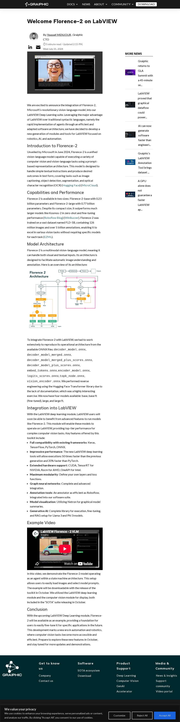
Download (146, 4)
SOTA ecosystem (89, 670)
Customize (119, 715)
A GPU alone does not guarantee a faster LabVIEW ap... (145, 195)
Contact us (46, 680)
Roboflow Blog (53, 217)
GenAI (121, 686)
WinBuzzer (71, 217)
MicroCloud (89, 185)
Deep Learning (126, 675)
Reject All (142, 715)
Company (45, 675)
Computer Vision (128, 680)
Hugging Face (71, 185)
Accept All (165, 715)
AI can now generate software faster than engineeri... (144, 135)
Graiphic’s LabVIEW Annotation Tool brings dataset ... (145, 163)
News (86, 4)
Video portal (164, 691)
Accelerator (124, 691)
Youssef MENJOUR (59, 34)
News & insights (166, 675)
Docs (71, 4)
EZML (48, 236)
